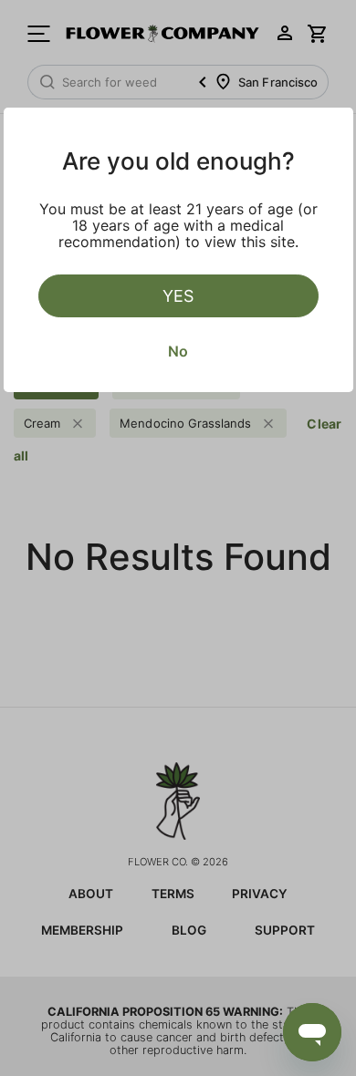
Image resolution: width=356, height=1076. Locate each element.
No (178, 351)
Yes (178, 295)
